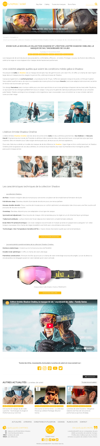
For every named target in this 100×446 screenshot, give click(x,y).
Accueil (5, 37)
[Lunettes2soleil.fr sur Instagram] (44, 368)
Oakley (47, 4)
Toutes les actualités (89, 382)
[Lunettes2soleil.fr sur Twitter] (60, 368)
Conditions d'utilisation (44, 422)
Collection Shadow (50, 237)
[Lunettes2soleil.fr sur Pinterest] (50, 368)
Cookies (61, 422)
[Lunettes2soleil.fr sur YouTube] (55, 368)
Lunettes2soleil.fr (14, 4)
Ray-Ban (39, 4)
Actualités (13, 37)
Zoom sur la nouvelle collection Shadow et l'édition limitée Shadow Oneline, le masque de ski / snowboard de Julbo (42, 40)
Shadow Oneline (50, 293)
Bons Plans (72, 4)
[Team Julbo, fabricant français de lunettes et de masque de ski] (67, 178)
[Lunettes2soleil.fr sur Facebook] (39, 368)
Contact (83, 422)
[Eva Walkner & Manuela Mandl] (33, 178)
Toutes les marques (59, 4)
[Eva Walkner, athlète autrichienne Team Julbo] (74, 123)
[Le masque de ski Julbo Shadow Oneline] (32, 123)
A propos (28, 422)
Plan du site (72, 422)
